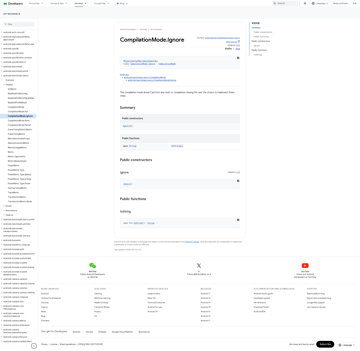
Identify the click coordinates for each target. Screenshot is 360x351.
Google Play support (316, 302)
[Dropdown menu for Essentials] (43, 3)
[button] (18, 32)
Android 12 (205, 316)
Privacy (97, 311)
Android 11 (205, 320)
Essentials (34, 3)
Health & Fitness (101, 302)
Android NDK (259, 311)
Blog (122, 3)
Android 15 (205, 302)
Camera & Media (101, 307)
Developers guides (262, 298)
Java (237, 48)
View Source (231, 42)
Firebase (102, 332)
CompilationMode (167, 63)
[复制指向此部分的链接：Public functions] (149, 199)
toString (176, 146)
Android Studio (340, 3)
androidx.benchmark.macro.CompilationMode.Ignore (152, 80)
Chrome (89, 332)
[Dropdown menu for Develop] (87, 3)
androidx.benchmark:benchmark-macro (222, 38)
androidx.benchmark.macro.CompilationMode (145, 77)
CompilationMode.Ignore (142, 63)
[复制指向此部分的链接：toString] (133, 211)
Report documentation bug (319, 298)
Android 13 (205, 311)
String (132, 146)
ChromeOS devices (156, 302)
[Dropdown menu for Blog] (128, 3)
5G (95, 316)
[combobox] (286, 3)
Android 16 (206, 298)
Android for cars (155, 307)
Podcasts (45, 320)
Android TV (153, 311)
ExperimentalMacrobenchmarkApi (141, 61)
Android (45, 293)
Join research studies (316, 307)
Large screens (154, 293)
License (53, 344)
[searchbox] (18, 24)
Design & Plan (57, 3)
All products (144, 332)
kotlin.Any (124, 74)
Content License (192, 242)
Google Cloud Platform (122, 332)
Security (45, 302)
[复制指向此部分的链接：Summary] (138, 108)
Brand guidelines (68, 344)
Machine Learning (102, 298)
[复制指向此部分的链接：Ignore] (131, 172)
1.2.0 (238, 45)
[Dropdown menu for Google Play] (109, 3)
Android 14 (206, 307)
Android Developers (128, 29)
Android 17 (205, 293)
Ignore (126, 126)
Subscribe (325, 344)
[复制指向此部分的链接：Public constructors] (155, 160)
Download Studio (261, 307)
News (43, 311)
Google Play (100, 3)
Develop (79, 3)
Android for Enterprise (51, 298)
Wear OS (152, 298)
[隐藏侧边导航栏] (34, 346)
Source (44, 307)
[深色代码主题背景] (238, 58)
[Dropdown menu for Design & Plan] (67, 3)
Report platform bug (316, 293)
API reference (11, 14)
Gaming (98, 293)
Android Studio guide (263, 293)
